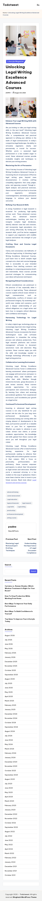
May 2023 (9, 792)
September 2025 (11, 675)
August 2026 (10, 635)
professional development (15, 514)
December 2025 (11, 662)
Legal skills (10, 507)
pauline (12, 526)
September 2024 (11, 727)
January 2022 (10, 862)
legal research (26, 503)
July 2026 (8, 640)
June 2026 (9, 644)
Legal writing (22, 507)
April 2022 (9, 849)
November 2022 (11, 818)
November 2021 (11, 871)
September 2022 (11, 827)
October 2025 (10, 670)
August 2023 (10, 779)
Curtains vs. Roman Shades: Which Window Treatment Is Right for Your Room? (20, 588)
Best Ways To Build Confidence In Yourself (19, 612)
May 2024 (9, 744)
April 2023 (9, 797)
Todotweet (11, 5)
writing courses (11, 518)
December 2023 (11, 762)
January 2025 (10, 709)
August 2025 (10, 679)
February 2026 (10, 653)
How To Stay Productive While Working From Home (17, 597)
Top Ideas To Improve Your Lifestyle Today (20, 620)
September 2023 (11, 775)
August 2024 (10, 731)
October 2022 (10, 823)
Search (8, 565)
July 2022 (8, 836)
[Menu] (38, 4)
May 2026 (9, 648)
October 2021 (10, 875)
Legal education (12, 499)
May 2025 (9, 692)
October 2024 (10, 722)
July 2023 (8, 784)
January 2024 (10, 757)
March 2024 (9, 749)
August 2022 (10, 831)
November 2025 (11, 666)
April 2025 (9, 696)
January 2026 (10, 657)
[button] (13, 531)
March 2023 (9, 801)
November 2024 (11, 718)
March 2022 (9, 853)
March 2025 (9, 701)
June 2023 (9, 788)
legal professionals (13, 503)
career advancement (13, 496)
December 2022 (11, 814)
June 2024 (9, 740)
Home (5, 13)
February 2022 (10, 858)
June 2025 (9, 688)
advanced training (12, 492)
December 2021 (11, 866)
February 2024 (10, 753)
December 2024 (11, 714)
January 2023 (10, 810)
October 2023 (10, 771)
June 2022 (9, 840)
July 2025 (8, 683)
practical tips (11, 510)
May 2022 (9, 845)
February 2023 (10, 805)
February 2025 (10, 705)
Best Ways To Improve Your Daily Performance (18, 605)
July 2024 (8, 736)
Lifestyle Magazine (15, 61)
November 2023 (11, 766)
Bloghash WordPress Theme (25, 897)
